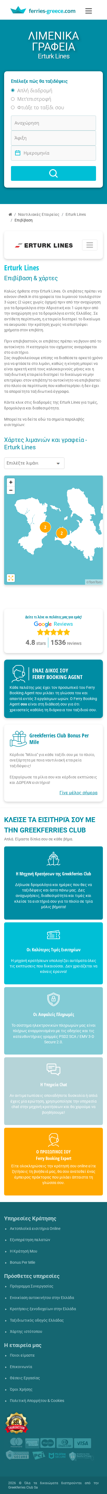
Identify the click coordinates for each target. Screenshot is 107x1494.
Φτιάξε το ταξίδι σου (40, 107)
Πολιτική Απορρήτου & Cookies (37, 1400)
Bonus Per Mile (22, 1262)
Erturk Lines (76, 214)
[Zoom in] (11, 482)
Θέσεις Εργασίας (25, 1378)
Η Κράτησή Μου (23, 1251)
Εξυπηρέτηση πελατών (30, 1240)
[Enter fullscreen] (11, 578)
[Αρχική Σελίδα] (10, 214)
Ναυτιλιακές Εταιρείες (39, 214)
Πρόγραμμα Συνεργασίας (32, 1286)
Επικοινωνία (21, 1367)
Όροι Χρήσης (21, 1389)
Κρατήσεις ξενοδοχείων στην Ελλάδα (43, 1309)
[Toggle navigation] (88, 10)
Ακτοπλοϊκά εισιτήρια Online (35, 1228)
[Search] (53, 173)
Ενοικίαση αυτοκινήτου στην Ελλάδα (42, 1297)
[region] (53, 530)
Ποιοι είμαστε (22, 1355)
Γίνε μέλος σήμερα (78, 792)
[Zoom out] (11, 490)
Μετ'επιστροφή (34, 99)
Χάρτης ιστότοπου (26, 1331)
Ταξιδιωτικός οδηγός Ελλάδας (37, 1320)
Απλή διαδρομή (34, 90)
